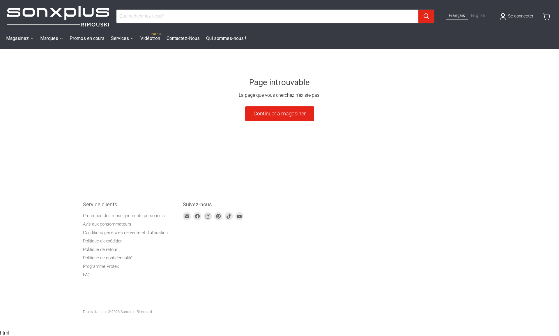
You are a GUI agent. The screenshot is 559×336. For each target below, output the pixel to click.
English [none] (478, 15)
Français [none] (457, 15)
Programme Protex (101, 266)
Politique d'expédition (103, 241)
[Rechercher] (426, 16)
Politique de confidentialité (107, 258)
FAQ (87, 274)
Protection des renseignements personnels (124, 215)
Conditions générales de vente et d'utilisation (125, 232)
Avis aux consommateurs (107, 224)
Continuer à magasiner (280, 113)
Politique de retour (100, 249)
